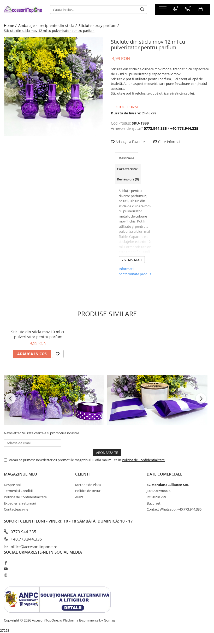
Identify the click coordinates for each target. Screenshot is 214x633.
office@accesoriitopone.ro (33, 546)
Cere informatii (169, 141)
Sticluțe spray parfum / (99, 25)
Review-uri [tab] (128, 179)
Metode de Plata (88, 484)
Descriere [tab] (126, 158)
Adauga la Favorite (130, 141)
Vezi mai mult (132, 260)
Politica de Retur (87, 490)
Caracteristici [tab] (128, 169)
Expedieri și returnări (20, 503)
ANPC (79, 497)
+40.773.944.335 (26, 539)
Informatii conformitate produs (135, 271)
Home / (10, 25)
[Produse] (163, 10)
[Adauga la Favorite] (58, 354)
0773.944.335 (23, 531)
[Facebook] (5, 562)
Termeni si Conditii (18, 490)
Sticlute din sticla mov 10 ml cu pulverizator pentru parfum (38, 334)
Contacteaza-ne (16, 509)
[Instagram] (5, 575)
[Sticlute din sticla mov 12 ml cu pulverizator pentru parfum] (53, 86)
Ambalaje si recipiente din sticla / (48, 25)
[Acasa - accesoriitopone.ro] (23, 9)
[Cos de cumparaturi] (200, 9)
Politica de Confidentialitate (143, 460)
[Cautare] (142, 9)
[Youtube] (5, 568)
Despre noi (12, 484)
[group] (53, 86)
